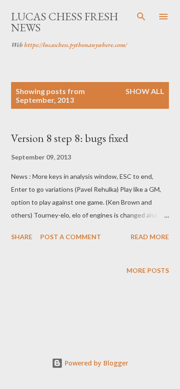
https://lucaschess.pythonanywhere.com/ (75, 45)
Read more (150, 237)
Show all (145, 91)
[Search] (141, 16)
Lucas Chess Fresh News (64, 22)
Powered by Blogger (95, 363)
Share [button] (21, 237)
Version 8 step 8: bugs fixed (69, 138)
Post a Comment (70, 237)
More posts (147, 270)
